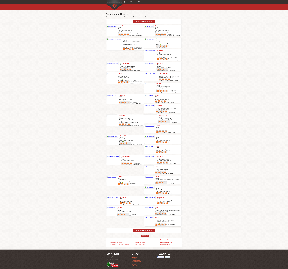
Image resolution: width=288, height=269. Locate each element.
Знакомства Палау (165, 244)
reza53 (157, 177)
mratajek (122, 95)
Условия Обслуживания (111, 258)
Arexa (157, 26)
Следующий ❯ (145, 235)
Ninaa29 (159, 105)
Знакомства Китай (165, 239)
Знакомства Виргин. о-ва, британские (120, 244)
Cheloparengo (125, 156)
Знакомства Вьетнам (140, 239)
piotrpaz (160, 39)
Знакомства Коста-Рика (166, 242)
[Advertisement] (163, 7)
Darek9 (158, 146)
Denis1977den (163, 73)
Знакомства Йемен (140, 242)
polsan (120, 73)
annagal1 (122, 115)
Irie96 (156, 95)
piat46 (157, 166)
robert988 (160, 50)
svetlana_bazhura (128, 39)
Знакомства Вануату (115, 239)
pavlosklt (159, 84)
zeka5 (157, 207)
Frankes (158, 126)
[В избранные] (125, 34)
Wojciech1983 (162, 115)
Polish (157, 217)
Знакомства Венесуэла (116, 242)
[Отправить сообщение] (119, 34)
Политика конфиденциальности (113, 259)
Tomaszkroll (126, 63)
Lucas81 (158, 187)
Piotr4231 (160, 63)
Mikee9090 (122, 136)
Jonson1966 (123, 197)
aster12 (120, 26)
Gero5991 (160, 156)
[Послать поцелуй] (122, 34)
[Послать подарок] (128, 34)
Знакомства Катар (140, 244)
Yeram (119, 207)
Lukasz (120, 177)
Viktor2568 (160, 197)
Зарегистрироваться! (145, 21)
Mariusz (158, 136)
